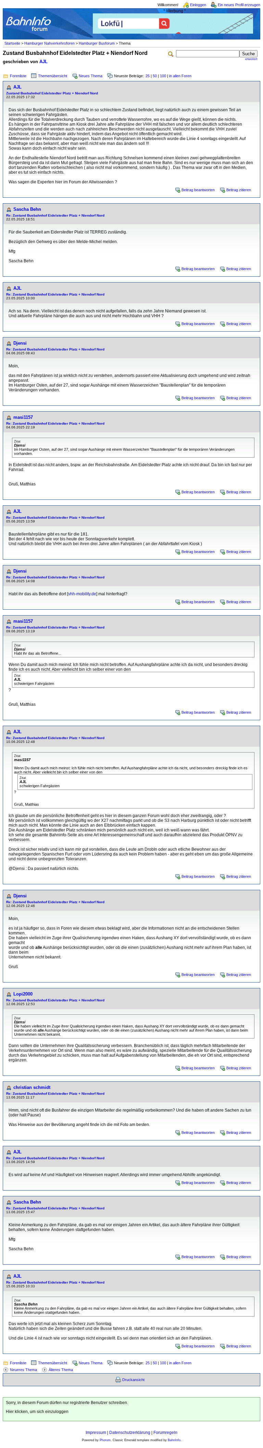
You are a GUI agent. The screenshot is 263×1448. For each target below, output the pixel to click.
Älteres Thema (61, 1370)
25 (148, 76)
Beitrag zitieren (238, 190)
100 (163, 76)
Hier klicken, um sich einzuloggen (37, 1411)
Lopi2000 (23, 994)
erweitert (251, 59)
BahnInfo (174, 1440)
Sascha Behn (27, 209)
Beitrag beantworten (198, 190)
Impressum (96, 1432)
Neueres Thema (23, 1370)
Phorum (105, 1440)
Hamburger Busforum (97, 43)
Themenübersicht (52, 76)
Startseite (12, 43)
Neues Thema (90, 76)
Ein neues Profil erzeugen (239, 5)
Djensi (20, 343)
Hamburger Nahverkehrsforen (49, 43)
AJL (43, 61)
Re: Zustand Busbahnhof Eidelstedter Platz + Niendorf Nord (55, 215)
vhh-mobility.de (82, 593)
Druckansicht (133, 1380)
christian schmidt (31, 1087)
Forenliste (18, 76)
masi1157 (23, 417)
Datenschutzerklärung (129, 1432)
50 (155, 76)
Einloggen (198, 5)
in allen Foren (180, 76)
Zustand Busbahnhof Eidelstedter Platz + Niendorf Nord (52, 93)
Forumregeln (165, 1432)
